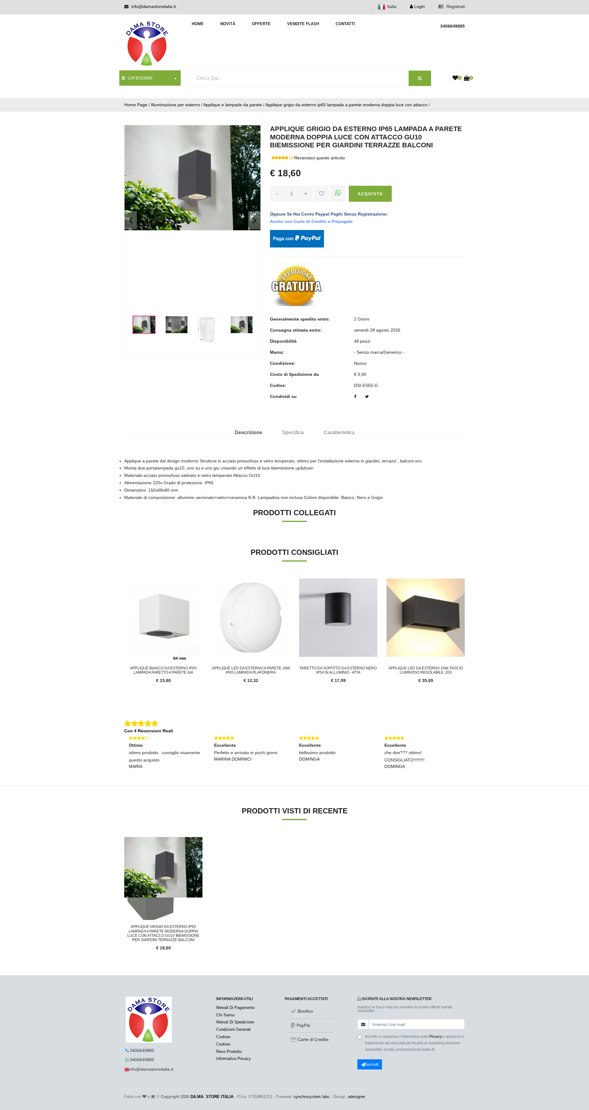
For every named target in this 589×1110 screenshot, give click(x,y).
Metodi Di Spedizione (235, 1022)
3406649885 (142, 1050)
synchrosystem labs (311, 1096)
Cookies (223, 1036)
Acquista (370, 194)
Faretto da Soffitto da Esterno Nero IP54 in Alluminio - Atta (338, 670)
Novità (227, 23)
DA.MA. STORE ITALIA (212, 1096)
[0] (455, 78)
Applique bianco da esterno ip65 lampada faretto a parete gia (163, 670)
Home (198, 23)
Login (419, 6)
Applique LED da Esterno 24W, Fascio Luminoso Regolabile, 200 (425, 670)
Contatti (345, 23)
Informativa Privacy (233, 1058)
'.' (125, 840)
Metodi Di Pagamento (235, 1007)
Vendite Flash (303, 23)
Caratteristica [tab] (339, 432)
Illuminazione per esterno (175, 104)
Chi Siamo (225, 1015)
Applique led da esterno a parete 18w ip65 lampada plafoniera (251, 670)
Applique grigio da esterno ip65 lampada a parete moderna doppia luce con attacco (346, 104)
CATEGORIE (138, 78)
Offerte (261, 23)
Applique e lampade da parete (232, 104)
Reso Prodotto (229, 1051)
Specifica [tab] (293, 432)
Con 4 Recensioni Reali (148, 730)
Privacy (435, 1036)
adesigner (356, 1096)
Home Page (135, 104)
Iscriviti (372, 1064)
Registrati (455, 6)
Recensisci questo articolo (319, 157)
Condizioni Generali (233, 1029)
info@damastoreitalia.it (153, 6)
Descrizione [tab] (248, 432)
